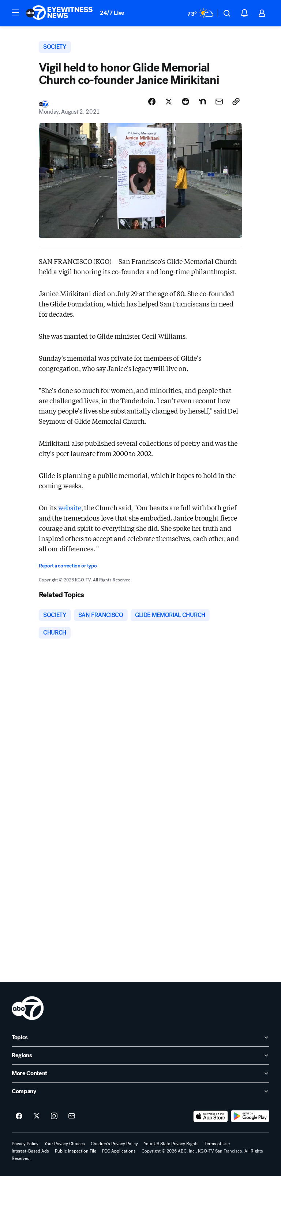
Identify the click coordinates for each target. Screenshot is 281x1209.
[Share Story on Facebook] (152, 101)
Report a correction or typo (68, 565)
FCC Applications (119, 1151)
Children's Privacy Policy (114, 1144)
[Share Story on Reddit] (185, 101)
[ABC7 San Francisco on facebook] (19, 1116)
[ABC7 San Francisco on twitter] (36, 1116)
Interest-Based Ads (30, 1151)
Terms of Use (217, 1144)
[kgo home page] (28, 1008)
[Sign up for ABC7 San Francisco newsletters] (71, 1116)
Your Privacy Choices (64, 1144)
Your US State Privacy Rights (171, 1144)
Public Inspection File (75, 1151)
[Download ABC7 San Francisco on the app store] (210, 1116)
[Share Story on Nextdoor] (202, 101)
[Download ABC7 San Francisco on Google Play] (250, 1116)
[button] (15, 12)
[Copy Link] (236, 101)
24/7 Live (112, 12)
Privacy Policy (25, 1144)
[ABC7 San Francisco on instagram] (54, 1116)
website (69, 507)
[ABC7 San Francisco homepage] (59, 13)
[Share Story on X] (168, 101)
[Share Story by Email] (219, 101)
